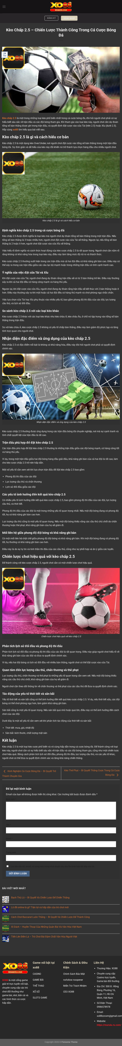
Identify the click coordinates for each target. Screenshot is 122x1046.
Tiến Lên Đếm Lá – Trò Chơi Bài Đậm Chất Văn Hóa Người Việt (44, 936)
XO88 (5, 980)
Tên (8, 825)
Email (9, 838)
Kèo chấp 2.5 (9, 118)
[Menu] (4, 6)
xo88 (15, 129)
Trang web (11, 852)
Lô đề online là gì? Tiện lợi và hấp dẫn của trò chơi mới (40, 907)
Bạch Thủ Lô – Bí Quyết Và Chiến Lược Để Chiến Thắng (40, 897)
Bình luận (11, 799)
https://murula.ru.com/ (109, 1025)
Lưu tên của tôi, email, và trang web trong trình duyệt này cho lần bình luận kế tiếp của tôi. (53, 866)
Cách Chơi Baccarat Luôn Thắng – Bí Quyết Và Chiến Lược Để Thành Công (50, 917)
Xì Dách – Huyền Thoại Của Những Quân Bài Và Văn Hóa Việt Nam (46, 926)
